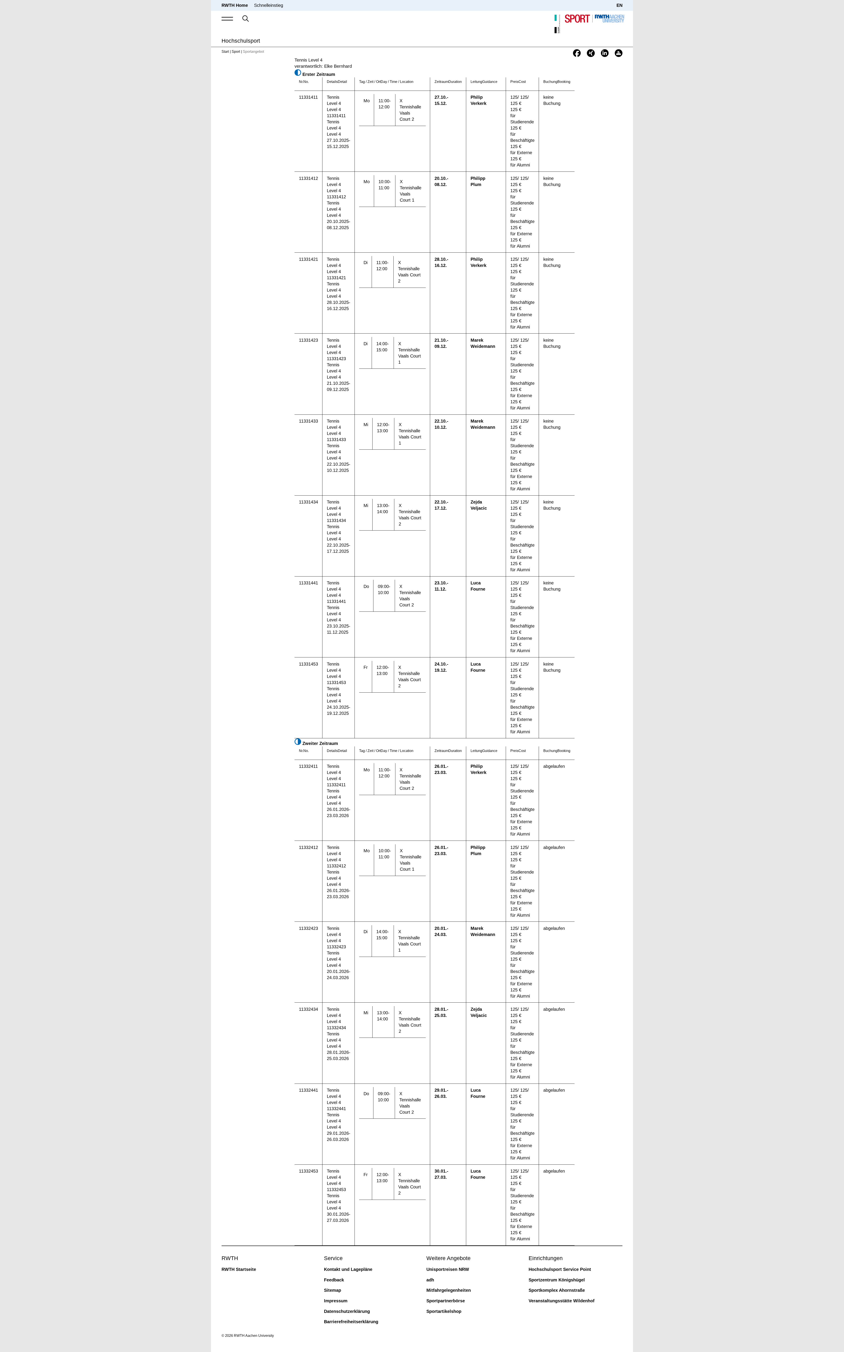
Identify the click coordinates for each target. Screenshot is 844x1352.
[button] (227, 18)
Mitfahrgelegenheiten (448, 1290)
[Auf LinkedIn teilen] (605, 53)
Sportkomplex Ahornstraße (557, 1290)
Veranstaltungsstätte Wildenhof (562, 1300)
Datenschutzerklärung (347, 1311)
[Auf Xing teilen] (591, 53)
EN (619, 5)
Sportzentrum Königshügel (557, 1279)
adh (430, 1279)
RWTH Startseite (239, 1269)
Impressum (335, 1300)
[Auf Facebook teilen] (577, 53)
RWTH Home (235, 5)
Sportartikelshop (443, 1311)
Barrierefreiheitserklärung (351, 1321)
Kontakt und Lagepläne (348, 1269)
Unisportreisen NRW (447, 1269)
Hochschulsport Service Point (560, 1269)
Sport (236, 51)
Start (225, 51)
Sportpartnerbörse (445, 1300)
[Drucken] (618, 53)
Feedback (334, 1279)
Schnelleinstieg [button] (268, 5)
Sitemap (332, 1290)
